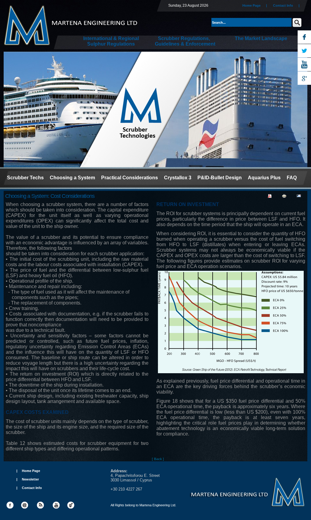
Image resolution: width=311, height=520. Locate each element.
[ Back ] (158, 459)
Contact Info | (288, 5)
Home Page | (254, 5)
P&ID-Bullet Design (219, 177)
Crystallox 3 (177, 177)
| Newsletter (27, 479)
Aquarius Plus (264, 177)
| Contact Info (29, 488)
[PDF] (270, 195)
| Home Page (28, 471)
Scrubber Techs (25, 177)
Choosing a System (72, 177)
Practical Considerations (129, 177)
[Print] (284, 195)
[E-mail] (299, 195)
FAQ (292, 177)
